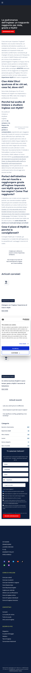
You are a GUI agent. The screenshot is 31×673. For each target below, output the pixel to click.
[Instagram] (9, 561)
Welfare (4, 636)
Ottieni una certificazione (10, 592)
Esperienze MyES (8, 31)
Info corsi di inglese (8, 619)
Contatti (5, 612)
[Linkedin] (13, 561)
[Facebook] (4, 561)
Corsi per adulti (7, 577)
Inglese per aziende (8, 590)
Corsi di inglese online (9, 595)
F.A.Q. (4, 549)
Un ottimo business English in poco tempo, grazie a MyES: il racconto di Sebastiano (13, 383)
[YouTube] (18, 561)
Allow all (15, 348)
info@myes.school (14, 670)
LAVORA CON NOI (7, 547)
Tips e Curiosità (15, 446)
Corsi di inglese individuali (10, 598)
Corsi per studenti (7, 580)
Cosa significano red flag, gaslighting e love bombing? (15, 414)
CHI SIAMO (5, 542)
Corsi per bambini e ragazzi (10, 582)
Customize (14, 353)
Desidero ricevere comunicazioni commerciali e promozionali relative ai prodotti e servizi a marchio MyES (14, 507)
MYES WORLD (6, 554)
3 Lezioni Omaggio (8, 634)
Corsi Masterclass (7, 585)
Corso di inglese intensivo (10, 600)
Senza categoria (15, 442)
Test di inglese (6, 639)
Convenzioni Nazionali (9, 641)
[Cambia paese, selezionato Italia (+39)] (4, 480)
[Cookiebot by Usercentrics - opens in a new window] (22, 320)
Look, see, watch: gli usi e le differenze (13, 405)
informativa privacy (13, 503)
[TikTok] (22, 561)
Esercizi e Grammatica (15, 427)
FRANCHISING (6, 544)
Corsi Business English (9, 587)
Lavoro (15, 438)
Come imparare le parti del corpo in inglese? (15, 410)
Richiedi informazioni (12, 516)
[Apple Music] (9, 565)
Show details (22, 343)
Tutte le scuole (6, 617)
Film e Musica (15, 434)
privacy (20, 670)
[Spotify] (4, 565)
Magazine (5, 631)
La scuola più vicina (8, 614)
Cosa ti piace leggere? (8, 489)
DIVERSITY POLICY (8, 552)
